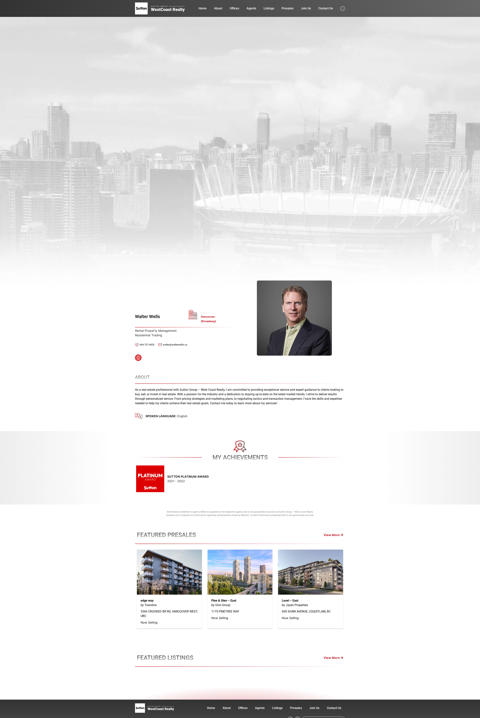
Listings (269, 8)
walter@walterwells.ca (175, 344)
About (218, 8)
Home (203, 8)
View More (332, 535)
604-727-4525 (147, 344)
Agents (251, 8)
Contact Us (325, 8)
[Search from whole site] (342, 8)
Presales (287, 8)
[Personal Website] (138, 356)
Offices (234, 8)
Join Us (306, 8)
